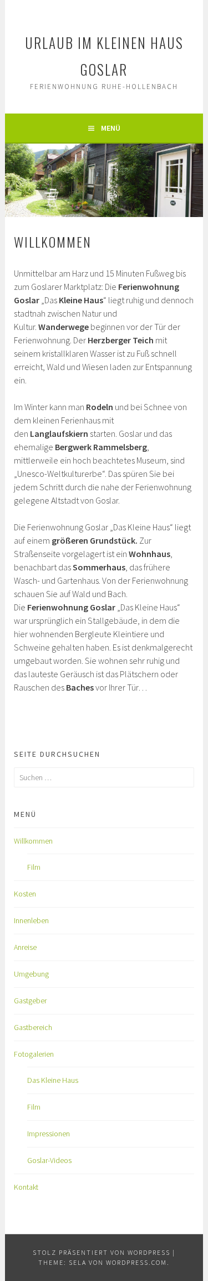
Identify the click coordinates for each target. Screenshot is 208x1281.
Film (33, 867)
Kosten (25, 894)
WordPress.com (136, 1262)
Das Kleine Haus (52, 1080)
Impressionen (48, 1134)
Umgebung (31, 974)
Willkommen (33, 841)
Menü (110, 128)
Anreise (25, 947)
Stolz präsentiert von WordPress (101, 1252)
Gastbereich (33, 1027)
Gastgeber (30, 1001)
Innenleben (31, 920)
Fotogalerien (34, 1054)
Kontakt (26, 1187)
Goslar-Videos (49, 1160)
